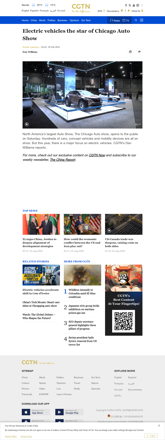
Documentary (135, 389)
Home (25, 20)
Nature (94, 383)
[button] (26, 124)
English (25, 10)
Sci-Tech (86, 20)
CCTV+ (118, 395)
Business (62, 20)
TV (127, 20)
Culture (25, 383)
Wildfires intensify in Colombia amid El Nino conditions (82, 293)
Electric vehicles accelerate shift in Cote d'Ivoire (41, 291)
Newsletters (113, 11)
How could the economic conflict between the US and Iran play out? (82, 243)
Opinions (74, 20)
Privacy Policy (11, 436)
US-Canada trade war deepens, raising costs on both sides (121, 243)
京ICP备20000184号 (132, 410)
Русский (61, 10)
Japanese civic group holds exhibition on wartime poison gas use (84, 309)
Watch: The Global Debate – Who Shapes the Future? (39, 316)
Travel (77, 383)
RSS (100, 11)
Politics (51, 20)
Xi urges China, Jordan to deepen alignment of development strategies (39, 243)
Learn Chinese (64, 394)
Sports (42, 383)
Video (42, 388)
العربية (53, 10)
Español (34, 10)
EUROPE (44, 394)
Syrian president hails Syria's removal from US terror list (83, 341)
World (42, 20)
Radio (117, 20)
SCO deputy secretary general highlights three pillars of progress (82, 325)
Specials (95, 388)
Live (59, 388)
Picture (25, 388)
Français (44, 10)
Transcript (27, 394)
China (34, 20)
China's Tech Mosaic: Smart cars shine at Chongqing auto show (41, 304)
